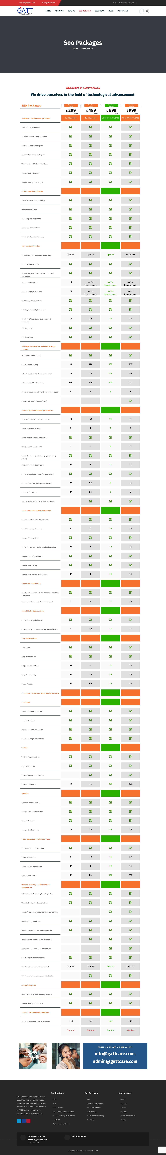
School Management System (63, 1112)
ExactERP (56, 1120)
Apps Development (94, 1108)
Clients (123, 1120)
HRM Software (58, 1108)
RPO (88, 1100)
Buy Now (71, 1030)
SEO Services (91, 1112)
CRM (54, 1100)
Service (123, 1108)
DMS (54, 1104)
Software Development (95, 1104)
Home (75, 48)
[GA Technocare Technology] (25, 11)
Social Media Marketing (95, 1116)
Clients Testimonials (128, 1116)
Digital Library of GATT (61, 1124)
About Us (123, 1104)
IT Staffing (90, 1120)
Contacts (123, 1112)
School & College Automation (64, 1116)
